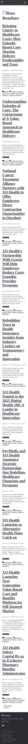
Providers (15, 718)
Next (7, 707)
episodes (11, 95)
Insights (6, 91)
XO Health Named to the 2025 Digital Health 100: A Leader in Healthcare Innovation (13, 405)
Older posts (8, 705)
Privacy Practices (7, 735)
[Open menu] (24, 2)
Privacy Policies (6, 733)
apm (7, 93)
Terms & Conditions (7, 737)
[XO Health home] (6, 2)
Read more (5, 157)
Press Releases (8, 241)
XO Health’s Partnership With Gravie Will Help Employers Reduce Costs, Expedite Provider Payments (13, 268)
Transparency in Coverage (9, 739)
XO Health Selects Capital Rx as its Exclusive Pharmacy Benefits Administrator (13, 660)
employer (5, 95)
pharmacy (19, 702)
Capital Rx (21, 700)
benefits (12, 93)
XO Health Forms (6, 741)
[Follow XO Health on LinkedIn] (3, 725)
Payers (10, 718)
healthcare (18, 95)
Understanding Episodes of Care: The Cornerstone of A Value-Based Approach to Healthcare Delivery (14, 118)
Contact (21, 718)
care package (20, 93)
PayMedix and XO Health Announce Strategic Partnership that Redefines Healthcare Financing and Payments (13, 468)
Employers (4, 718)
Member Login (5, 721)
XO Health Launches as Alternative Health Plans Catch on (12, 528)
